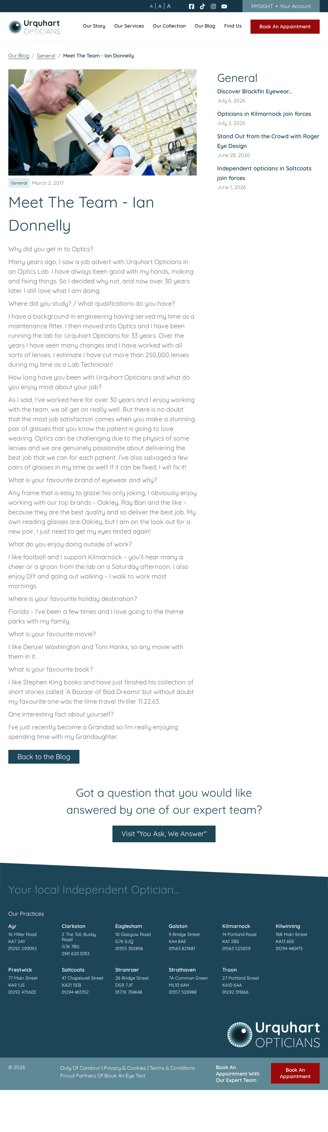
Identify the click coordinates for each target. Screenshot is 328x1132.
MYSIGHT (281, 6)
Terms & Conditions (172, 1068)
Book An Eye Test (124, 1075)
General (46, 55)
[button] (94, 27)
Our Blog (18, 55)
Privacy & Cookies (125, 1068)
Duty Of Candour (80, 1068)
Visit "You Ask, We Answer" (164, 833)
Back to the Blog (43, 756)
